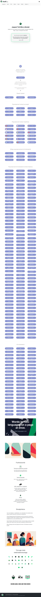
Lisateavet (25, 35)
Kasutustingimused (9, 594)
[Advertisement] (20, 13)
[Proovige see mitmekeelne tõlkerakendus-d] (20, 427)
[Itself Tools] (20, 580)
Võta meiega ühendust (22, 595)
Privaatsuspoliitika (15, 594)
